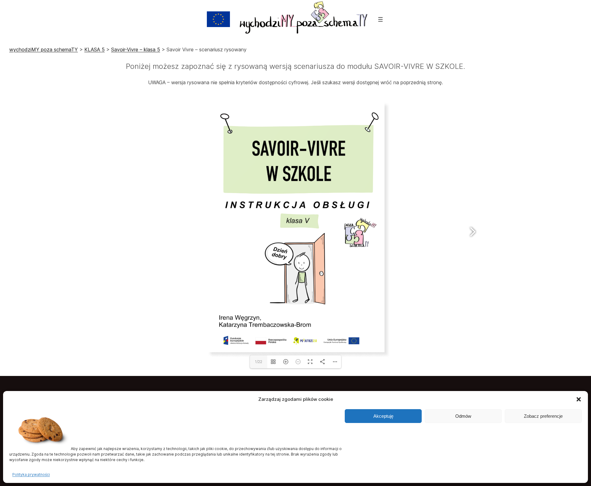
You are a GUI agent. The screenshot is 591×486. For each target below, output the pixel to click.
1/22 (258, 361)
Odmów (463, 416)
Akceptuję (383, 416)
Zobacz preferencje (543, 416)
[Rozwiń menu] (380, 19)
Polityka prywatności (31, 474)
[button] (579, 399)
